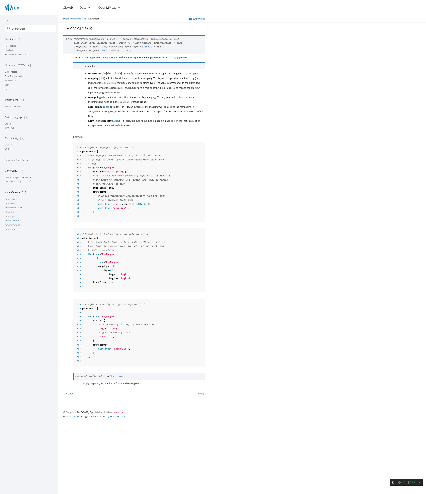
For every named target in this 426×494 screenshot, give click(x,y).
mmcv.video (10, 203)
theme (92, 416)
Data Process (11, 71)
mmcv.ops (9, 216)
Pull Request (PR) (13, 181)
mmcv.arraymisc (12, 225)
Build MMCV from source (16, 54)
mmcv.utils (10, 229)
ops (6, 89)
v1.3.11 (8, 149)
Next (200, 393)
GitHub (68, 7)
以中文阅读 (198, 19)
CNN (7, 84)
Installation (10, 50)
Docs (65, 18)
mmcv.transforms (13, 220)
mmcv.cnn (9, 212)
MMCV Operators (13, 106)
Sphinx (77, 416)
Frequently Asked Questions (18, 160)
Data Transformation (14, 76)
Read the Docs (117, 416)
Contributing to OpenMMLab (18, 177)
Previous (70, 393)
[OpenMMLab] (12, 7)
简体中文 (9, 127)
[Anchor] (95, 27)
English (8, 123)
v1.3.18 (8, 144)
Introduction (10, 45)
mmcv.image (11, 199)
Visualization (10, 80)
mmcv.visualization (13, 207)
